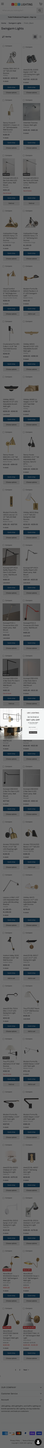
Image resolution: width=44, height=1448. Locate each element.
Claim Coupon (32, 732)
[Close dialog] (43, 709)
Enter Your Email (32, 727)
